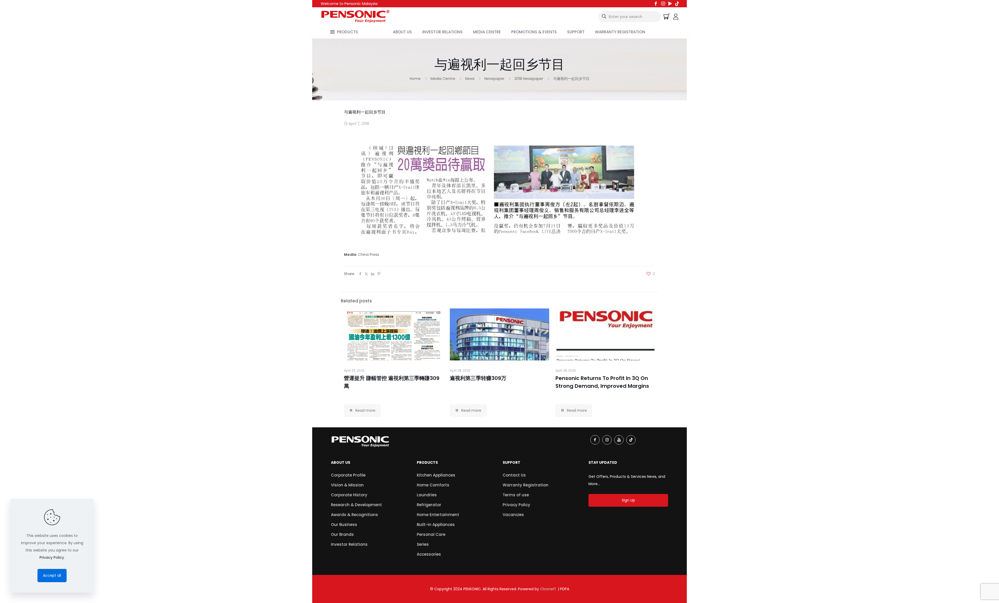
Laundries (427, 495)
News (470, 78)
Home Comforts (433, 485)
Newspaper (494, 78)
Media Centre (443, 78)
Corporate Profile (348, 475)
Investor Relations (349, 544)
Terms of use (516, 495)
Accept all (52, 575)
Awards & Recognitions (354, 514)
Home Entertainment (438, 514)
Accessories (429, 554)
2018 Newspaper (528, 78)
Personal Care (431, 534)
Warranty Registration (525, 485)
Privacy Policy (516, 504)
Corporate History (349, 495)
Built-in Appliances (436, 524)
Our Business (344, 524)
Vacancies (513, 514)
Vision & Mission (347, 485)
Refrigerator (429, 504)
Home (415, 78)
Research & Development (356, 504)
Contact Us (514, 475)
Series (423, 544)
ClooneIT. (548, 589)
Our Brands (342, 534)
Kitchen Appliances (436, 475)
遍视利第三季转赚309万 (478, 378)
